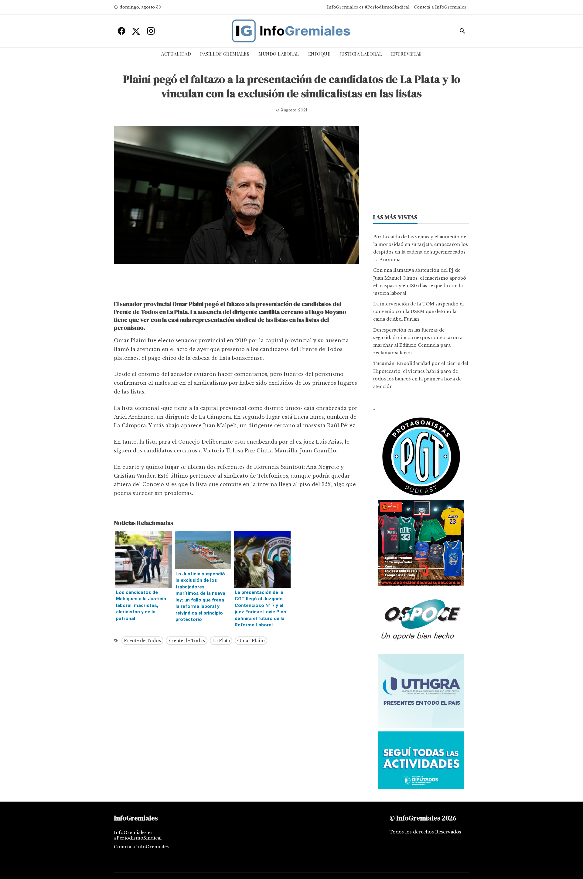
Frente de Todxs (186, 640)
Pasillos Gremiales (224, 54)
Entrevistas (406, 54)
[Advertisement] (236, 283)
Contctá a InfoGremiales (440, 7)
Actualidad (176, 54)
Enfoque (319, 54)
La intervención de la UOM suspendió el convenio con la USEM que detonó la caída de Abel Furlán (418, 311)
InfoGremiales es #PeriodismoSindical (368, 7)
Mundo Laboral (278, 54)
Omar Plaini (251, 640)
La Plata (221, 640)
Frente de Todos (142, 640)
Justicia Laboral (360, 54)
